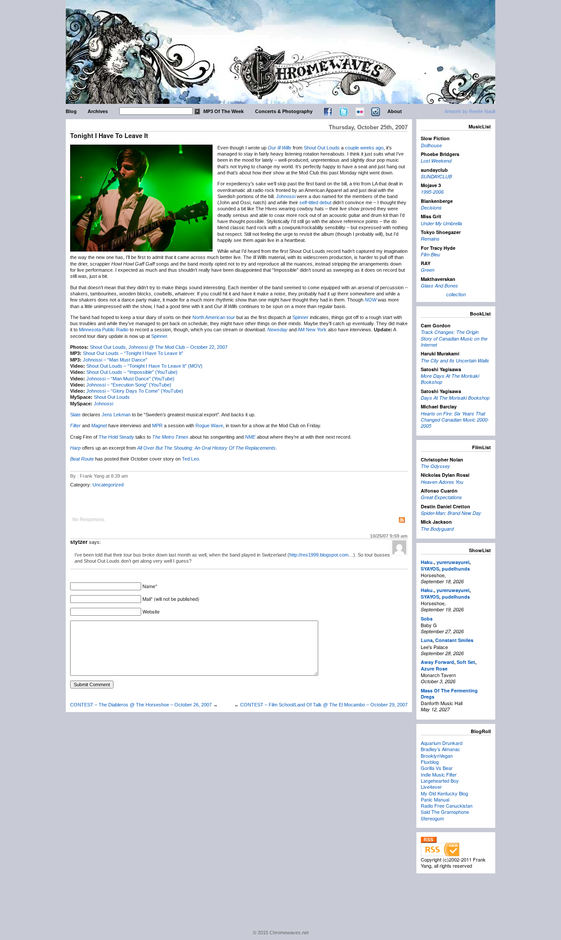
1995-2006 (432, 191)
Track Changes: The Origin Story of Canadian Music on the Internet (454, 338)
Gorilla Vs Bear (437, 767)
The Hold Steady (116, 437)
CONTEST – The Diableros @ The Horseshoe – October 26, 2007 (141, 704)
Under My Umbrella (441, 223)
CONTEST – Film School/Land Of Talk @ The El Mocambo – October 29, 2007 (324, 704)
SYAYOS (430, 568)
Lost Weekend (436, 160)
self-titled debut (315, 202)
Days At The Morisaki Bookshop (455, 397)
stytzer (79, 542)
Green (427, 269)
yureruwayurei (453, 562)
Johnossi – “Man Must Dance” (115, 359)
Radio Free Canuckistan (446, 805)
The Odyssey (435, 466)
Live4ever (431, 786)
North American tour (213, 317)
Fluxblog (430, 761)
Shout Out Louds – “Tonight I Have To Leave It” (133, 353)
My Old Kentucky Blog (444, 793)
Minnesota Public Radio (103, 329)
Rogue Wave (209, 425)
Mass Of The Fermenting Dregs (449, 693)
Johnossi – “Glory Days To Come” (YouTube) (134, 391)
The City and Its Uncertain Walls (455, 360)
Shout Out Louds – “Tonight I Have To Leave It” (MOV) (144, 366)
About (394, 111)
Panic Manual (435, 799)
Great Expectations (441, 497)
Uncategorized (108, 484)
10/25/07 (389, 536)
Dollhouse (431, 145)
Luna (427, 640)
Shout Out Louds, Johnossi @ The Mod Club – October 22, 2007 (158, 347)
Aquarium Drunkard (441, 742)
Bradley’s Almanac (440, 748)
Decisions (431, 207)
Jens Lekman (116, 414)
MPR (157, 425)
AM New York (312, 329)
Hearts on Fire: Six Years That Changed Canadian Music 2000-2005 (455, 419)
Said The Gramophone (445, 811)
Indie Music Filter (439, 774)
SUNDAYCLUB (436, 176)
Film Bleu (430, 254)
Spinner (300, 317)
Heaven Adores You (442, 482)
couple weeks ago (364, 147)
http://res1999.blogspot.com (318, 554)
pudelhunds (456, 568)
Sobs (427, 618)
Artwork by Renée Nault (469, 111)
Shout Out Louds (322, 147)
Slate (75, 414)
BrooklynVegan (437, 755)
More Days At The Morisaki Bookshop (450, 378)
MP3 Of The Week (223, 111)
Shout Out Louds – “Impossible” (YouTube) (132, 372)
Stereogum (432, 818)
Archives (98, 111)
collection (456, 294)
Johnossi (285, 196)
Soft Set (466, 662)
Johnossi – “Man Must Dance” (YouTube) (130, 378)
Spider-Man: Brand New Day (451, 513)
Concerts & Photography (283, 111)
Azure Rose (434, 668)
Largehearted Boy (440, 780)
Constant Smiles (454, 640)
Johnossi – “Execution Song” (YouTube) (128, 384)
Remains (430, 238)
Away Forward (437, 662)
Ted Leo (190, 458)
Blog (71, 111)
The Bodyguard (437, 528)
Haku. (427, 562)
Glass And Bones (439, 285)
